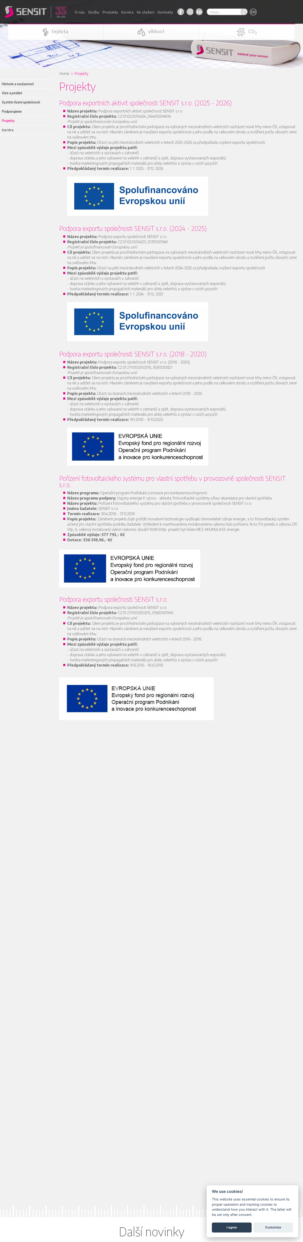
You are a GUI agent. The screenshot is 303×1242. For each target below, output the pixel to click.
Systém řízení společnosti (21, 102)
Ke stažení (145, 12)
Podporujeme (12, 111)
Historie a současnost (18, 84)
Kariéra (127, 12)
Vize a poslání (12, 93)
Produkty (110, 12)
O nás (80, 12)
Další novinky (151, 1231)
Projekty (8, 120)
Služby (93, 12)
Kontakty (165, 12)
